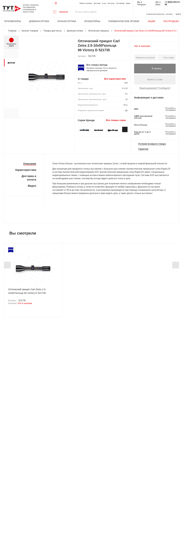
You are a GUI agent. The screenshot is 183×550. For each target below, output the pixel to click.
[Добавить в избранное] (126, 56)
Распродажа (171, 21)
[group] (11, 62)
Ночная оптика (66, 21)
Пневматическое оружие (123, 21)
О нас (104, 3)
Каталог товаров (30, 31)
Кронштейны (92, 21)
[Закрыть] (48, 535)
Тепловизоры (12, 21)
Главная (12, 31)
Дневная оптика (39, 21)
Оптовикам (120, 3)
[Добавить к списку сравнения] (119, 56)
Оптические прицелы (98, 31)
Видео (32, 185)
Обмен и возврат (85, 3)
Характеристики (25, 169)
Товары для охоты (52, 31)
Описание (29, 163)
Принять (37, 545)
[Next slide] (125, 129)
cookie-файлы (36, 533)
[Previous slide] (7, 265)
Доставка (97, 3)
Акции (128, 3)
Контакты (111, 3)
